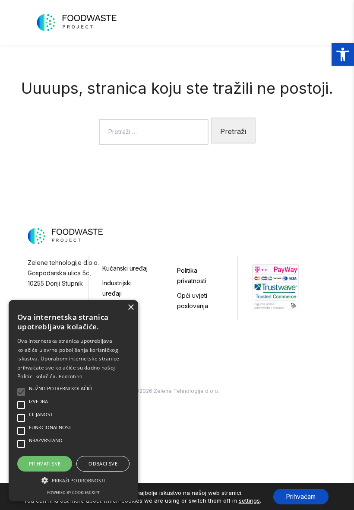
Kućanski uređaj (125, 268)
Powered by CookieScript (73, 492)
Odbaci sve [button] (102, 463)
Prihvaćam (301, 496)
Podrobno (70, 376)
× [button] (130, 307)
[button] (343, 54)
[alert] (73, 400)
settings (249, 500)
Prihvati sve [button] (45, 463)
